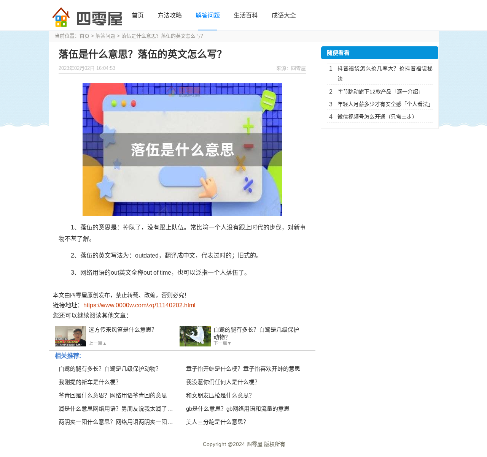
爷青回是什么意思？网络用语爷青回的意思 (113, 395)
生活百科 (246, 15)
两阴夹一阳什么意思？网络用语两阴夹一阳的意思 (121, 422)
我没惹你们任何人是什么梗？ (223, 382)
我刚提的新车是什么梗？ (90, 382)
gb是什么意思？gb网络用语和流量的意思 (238, 408)
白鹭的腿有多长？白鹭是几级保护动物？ (110, 368)
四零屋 (255, 444)
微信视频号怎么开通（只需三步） (377, 117)
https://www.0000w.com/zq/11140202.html (139, 305)
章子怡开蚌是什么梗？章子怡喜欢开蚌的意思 (243, 368)
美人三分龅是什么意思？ (217, 422)
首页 (138, 15)
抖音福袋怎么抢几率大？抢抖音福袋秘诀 (385, 73)
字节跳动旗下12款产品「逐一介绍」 (380, 92)
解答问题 (208, 15)
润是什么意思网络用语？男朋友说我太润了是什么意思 (127, 408)
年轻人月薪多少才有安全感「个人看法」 (385, 104)
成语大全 (284, 15)
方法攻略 (170, 15)
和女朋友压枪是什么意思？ (220, 395)
